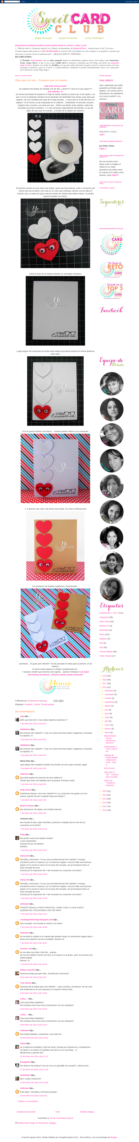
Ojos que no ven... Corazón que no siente (111, 774)
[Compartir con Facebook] (60, 701)
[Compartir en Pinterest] (62, 701)
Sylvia (23, 1043)
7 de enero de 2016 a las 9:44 (33, 800)
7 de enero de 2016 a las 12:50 (33, 874)
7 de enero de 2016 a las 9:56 (33, 813)
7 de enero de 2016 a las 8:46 (33, 768)
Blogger (113, 1137)
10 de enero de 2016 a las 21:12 (34, 1056)
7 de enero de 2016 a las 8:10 (33, 724)
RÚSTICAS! (109, 768)
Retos (101, 634)
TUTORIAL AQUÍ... (107, 188)
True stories (25, 983)
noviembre (109, 694)
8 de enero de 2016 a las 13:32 (33, 993)
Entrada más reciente (26, 1112)
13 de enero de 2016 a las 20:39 (34, 1082)
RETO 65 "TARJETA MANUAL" (109, 783)
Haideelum (25, 729)
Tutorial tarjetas (47, 704)
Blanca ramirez (27, 806)
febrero (108, 729)
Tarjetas (102, 639)
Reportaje (103, 630)
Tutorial (36, 704)
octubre (108, 698)
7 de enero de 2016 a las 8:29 (33, 739)
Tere (101, 643)
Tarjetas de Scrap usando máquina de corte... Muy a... (111, 760)
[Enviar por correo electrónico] (54, 701)
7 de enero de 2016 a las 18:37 (33, 943)
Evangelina (25, 1062)
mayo (107, 717)
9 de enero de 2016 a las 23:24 (33, 1025)
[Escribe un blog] (56, 701)
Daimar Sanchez (27, 970)
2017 (104, 683)
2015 (104, 791)
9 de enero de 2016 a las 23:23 (33, 1009)
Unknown (24, 774)
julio (107, 710)
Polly (22, 834)
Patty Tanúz (25, 790)
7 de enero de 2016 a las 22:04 (33, 964)
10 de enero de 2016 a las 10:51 (34, 1038)
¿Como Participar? (94, 38)
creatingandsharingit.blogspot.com (36, 920)
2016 (104, 687)
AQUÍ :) (102, 149)
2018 (104, 680)
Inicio (57, 1112)
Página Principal (43, 38)
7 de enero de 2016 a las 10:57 (33, 850)
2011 (104, 806)
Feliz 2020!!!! (106, 80)
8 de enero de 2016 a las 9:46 (33, 977)
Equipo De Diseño (68, 38)
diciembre (109, 691)
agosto (108, 706)
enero (107, 732)
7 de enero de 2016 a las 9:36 (33, 784)
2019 (104, 676)
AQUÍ (101, 134)
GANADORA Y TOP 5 (108, 613)
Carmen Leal (26, 949)
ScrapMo (28, 704)
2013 (104, 799)
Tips (101, 647)
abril (107, 721)
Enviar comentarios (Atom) (61, 1118)
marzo (108, 725)
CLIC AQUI (84, 672)
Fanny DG (24, 856)
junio (107, 713)
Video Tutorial (105, 656)
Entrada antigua (87, 1112)
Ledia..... (24, 999)
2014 (104, 795)
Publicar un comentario (28, 1101)
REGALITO (104, 626)
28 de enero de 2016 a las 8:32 (33, 1096)
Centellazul (25, 1075)
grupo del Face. (80, 48)
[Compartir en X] (58, 701)
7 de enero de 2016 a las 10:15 (33, 829)
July (22, 716)
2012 (104, 802)
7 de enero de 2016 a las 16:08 (33, 927)
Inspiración (104, 617)
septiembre (110, 702)
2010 (104, 810)
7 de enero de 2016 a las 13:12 (33, 914)
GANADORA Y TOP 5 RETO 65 (110, 749)
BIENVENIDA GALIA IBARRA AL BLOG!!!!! (110, 739)
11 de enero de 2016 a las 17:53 (34, 1069)
